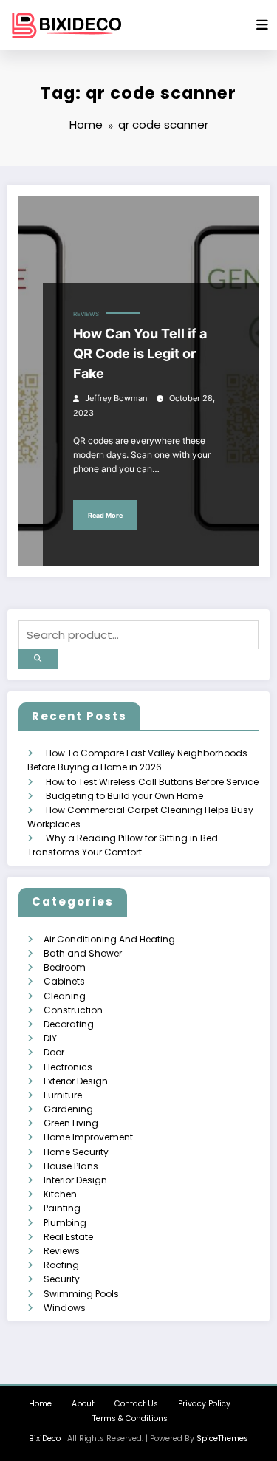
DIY (50, 1038)
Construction (73, 1010)
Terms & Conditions (130, 1418)
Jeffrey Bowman (116, 398)
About (83, 1403)
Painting (62, 1208)
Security (62, 1279)
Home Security (76, 1152)
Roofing (61, 1265)
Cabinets (64, 981)
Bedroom (65, 967)
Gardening (68, 1109)
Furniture (63, 1095)
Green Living (71, 1123)
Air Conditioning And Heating (109, 939)
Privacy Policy (204, 1403)
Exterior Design (76, 1081)
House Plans (71, 1166)
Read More (105, 515)
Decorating (69, 1024)
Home (40, 1403)
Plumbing (65, 1223)
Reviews (86, 314)
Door (54, 1052)
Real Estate (68, 1237)
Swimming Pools (81, 1293)
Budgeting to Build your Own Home (124, 796)
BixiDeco (45, 1438)
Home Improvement (88, 1137)
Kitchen (60, 1194)
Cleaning (65, 996)
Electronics (68, 1067)
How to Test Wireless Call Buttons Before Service (152, 782)
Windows (65, 1307)
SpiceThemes (222, 1438)
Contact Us (136, 1403)
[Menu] (262, 25)
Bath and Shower (83, 953)
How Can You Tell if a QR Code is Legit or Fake (140, 353)
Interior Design (75, 1180)
